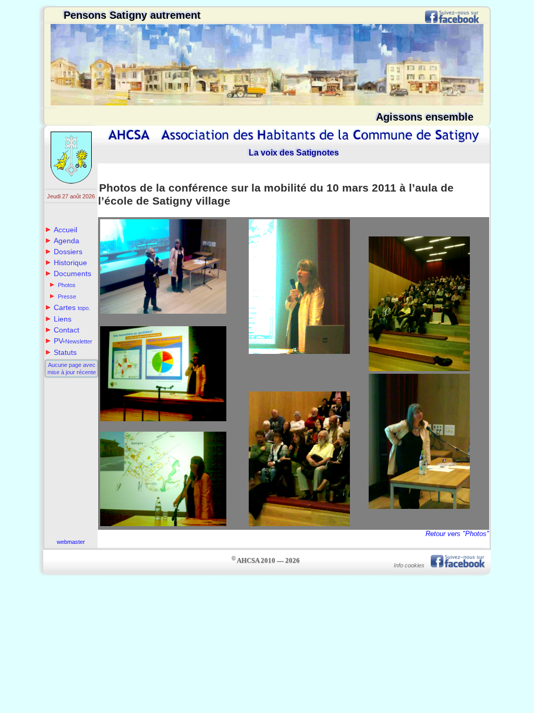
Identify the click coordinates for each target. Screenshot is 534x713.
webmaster (71, 542)
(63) (48, 577)
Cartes (72, 307)
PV (73, 341)
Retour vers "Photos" (457, 534)
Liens (62, 319)
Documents (72, 273)
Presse (67, 296)
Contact (66, 330)
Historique (70, 262)
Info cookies (409, 565)
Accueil (65, 229)
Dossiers (68, 251)
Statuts (65, 352)
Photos (67, 285)
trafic (484, 577)
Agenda (66, 240)
